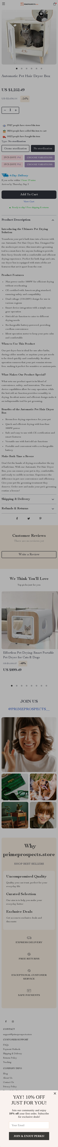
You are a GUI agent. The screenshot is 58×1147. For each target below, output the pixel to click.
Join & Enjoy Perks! (29, 1136)
